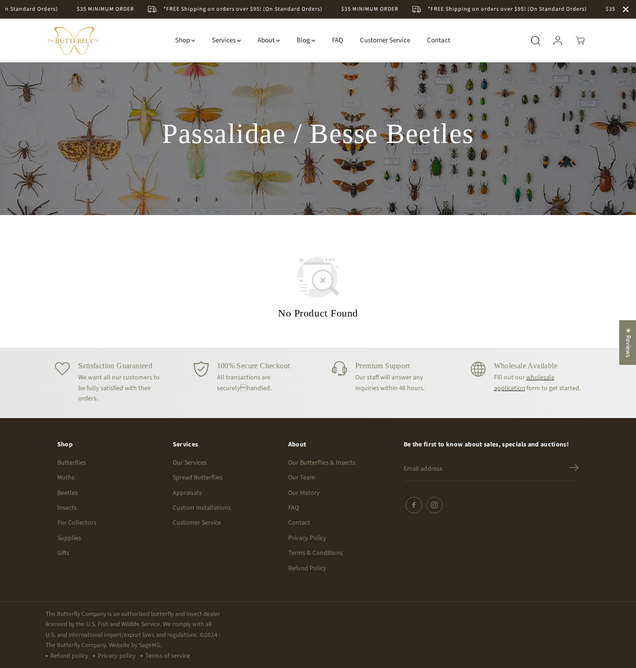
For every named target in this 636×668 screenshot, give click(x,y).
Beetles (67, 493)
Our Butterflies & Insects (321, 462)
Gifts (63, 553)
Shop (183, 40)
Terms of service (167, 656)
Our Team (301, 477)
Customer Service (385, 40)
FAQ (337, 40)
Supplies (69, 538)
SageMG (149, 645)
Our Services (190, 462)
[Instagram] (434, 505)
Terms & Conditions (315, 553)
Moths (65, 477)
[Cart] (580, 40)
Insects (67, 508)
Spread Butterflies (198, 477)
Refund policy (69, 656)
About (266, 40)
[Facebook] (414, 505)
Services (224, 40)
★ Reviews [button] (628, 342)
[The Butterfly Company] (73, 40)
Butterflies (71, 462)
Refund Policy (307, 568)
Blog (304, 40)
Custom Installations (202, 508)
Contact (438, 40)
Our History (304, 493)
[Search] (535, 40)
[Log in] (558, 40)
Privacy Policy (307, 538)
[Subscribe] (574, 469)
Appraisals (187, 493)
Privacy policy (117, 656)
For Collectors (76, 522)
